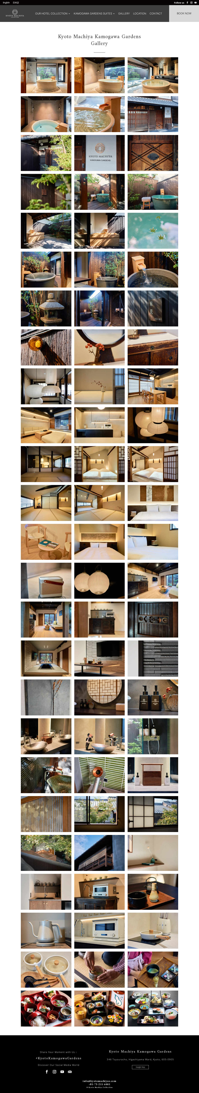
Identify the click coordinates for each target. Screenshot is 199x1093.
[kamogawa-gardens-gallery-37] (46, 597)
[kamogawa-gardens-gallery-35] (46, 559)
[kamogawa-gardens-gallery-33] (46, 520)
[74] (153, 986)
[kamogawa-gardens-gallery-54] (153, 831)
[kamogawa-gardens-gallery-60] (153, 909)
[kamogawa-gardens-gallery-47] (46, 753)
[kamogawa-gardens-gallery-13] (99, 248)
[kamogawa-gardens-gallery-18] (46, 325)
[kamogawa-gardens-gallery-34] (153, 520)
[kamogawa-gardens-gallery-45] (46, 714)
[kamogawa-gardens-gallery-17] (99, 286)
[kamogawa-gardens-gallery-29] (46, 481)
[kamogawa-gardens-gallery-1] (46, 92)
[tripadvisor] (69, 1071)
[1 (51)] (153, 714)
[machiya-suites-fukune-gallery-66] (99, 1025)
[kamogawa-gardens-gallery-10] (153, 209)
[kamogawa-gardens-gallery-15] (46, 286)
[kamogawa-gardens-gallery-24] (99, 403)
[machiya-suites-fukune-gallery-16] (99, 986)
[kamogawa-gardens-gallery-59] (99, 909)
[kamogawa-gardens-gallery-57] (153, 870)
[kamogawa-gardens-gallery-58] (46, 909)
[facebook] (187, 3)
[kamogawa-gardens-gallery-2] (99, 92)
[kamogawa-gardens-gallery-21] (46, 364)
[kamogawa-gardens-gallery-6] (153, 131)
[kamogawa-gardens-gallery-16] (153, 286)
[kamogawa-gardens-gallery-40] (99, 636)
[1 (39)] (153, 559)
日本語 (16, 3)
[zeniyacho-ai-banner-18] (153, 1025)
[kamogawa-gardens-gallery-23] (46, 403)
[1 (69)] (153, 947)
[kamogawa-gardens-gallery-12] (46, 248)
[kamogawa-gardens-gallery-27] (99, 442)
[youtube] (195, 3)
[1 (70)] (46, 986)
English (6, 3)
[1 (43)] (46, 636)
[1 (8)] (99, 170)
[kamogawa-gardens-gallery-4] (46, 131)
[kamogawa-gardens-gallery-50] (99, 792)
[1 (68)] (99, 947)
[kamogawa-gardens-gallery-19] (99, 325)
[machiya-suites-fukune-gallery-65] (46, 1025)
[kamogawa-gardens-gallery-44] (153, 675)
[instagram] (191, 3)
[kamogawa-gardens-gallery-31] (153, 481)
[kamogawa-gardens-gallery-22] (99, 364)
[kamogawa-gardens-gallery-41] (153, 636)
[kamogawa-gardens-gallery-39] (153, 597)
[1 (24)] (153, 364)
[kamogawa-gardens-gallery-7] (46, 170)
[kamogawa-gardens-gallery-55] (46, 870)
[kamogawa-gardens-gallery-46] (99, 714)
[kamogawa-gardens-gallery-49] (46, 792)
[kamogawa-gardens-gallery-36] (99, 559)
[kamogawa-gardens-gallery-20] (153, 325)
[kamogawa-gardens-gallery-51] (153, 792)
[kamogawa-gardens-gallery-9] (46, 209)
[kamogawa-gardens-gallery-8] (153, 170)
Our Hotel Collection (51, 13)
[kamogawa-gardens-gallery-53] (99, 831)
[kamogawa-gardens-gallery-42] (46, 675)
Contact (156, 13)
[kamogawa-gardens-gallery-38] (99, 597)
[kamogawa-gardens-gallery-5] (99, 131)
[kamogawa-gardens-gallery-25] (153, 403)
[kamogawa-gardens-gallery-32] (99, 520)
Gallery (124, 13)
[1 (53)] (99, 753)
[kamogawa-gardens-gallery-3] (153, 92)
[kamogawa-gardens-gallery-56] (99, 870)
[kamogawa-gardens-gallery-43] (99, 675)
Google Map (140, 1067)
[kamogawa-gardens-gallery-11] (99, 209)
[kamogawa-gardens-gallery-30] (99, 481)
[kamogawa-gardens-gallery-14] (153, 248)
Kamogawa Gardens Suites (93, 13)
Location (139, 13)
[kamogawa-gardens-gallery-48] (153, 753)
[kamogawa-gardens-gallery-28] (153, 442)
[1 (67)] (46, 947)
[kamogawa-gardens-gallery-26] (46, 442)
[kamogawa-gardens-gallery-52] (46, 831)
